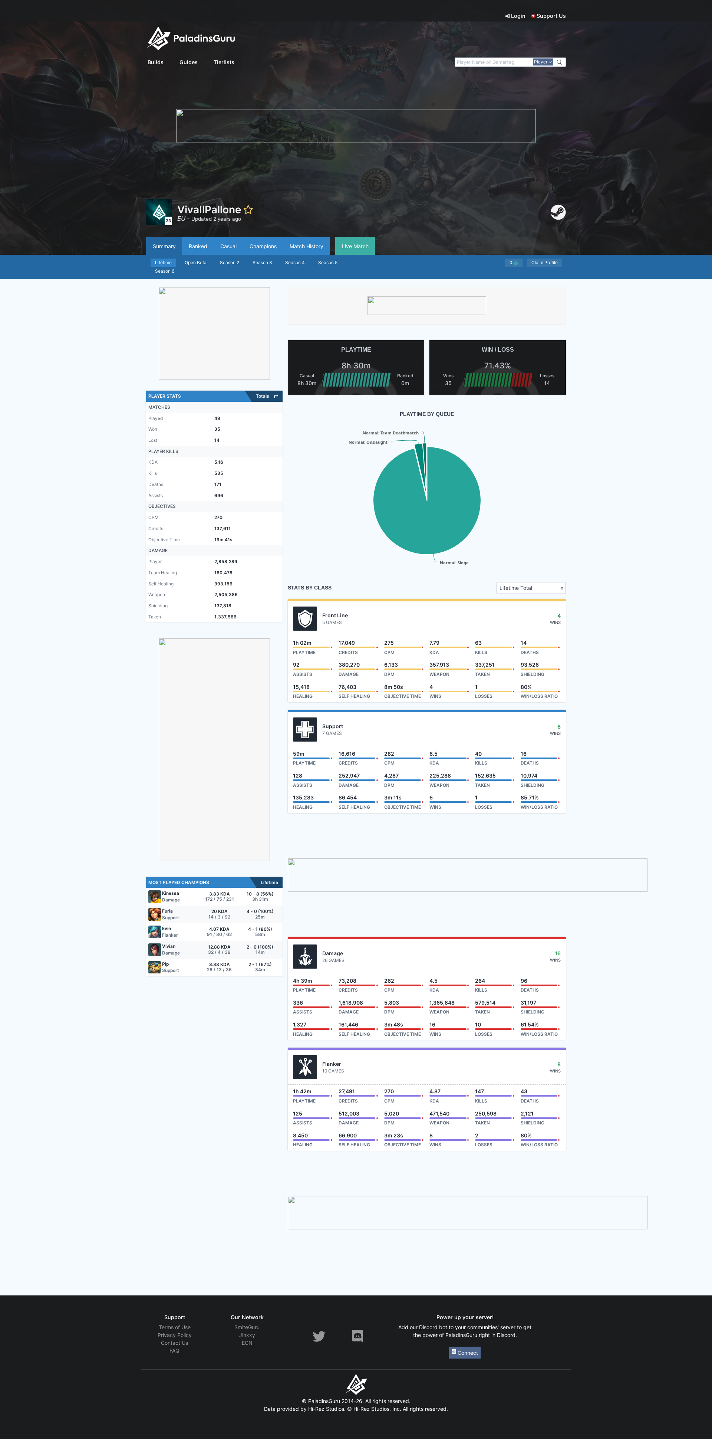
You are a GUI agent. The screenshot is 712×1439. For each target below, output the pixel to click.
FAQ (174, 1350)
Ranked (198, 246)
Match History (306, 246)
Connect (467, 1353)
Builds (156, 62)
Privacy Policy (175, 1335)
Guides (188, 62)
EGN (247, 1343)
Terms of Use (175, 1327)
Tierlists (224, 62)
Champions (263, 246)
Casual (228, 246)
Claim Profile (544, 262)
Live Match (355, 246)
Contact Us (174, 1343)
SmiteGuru (247, 1327)
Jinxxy (247, 1335)
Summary (164, 246)
